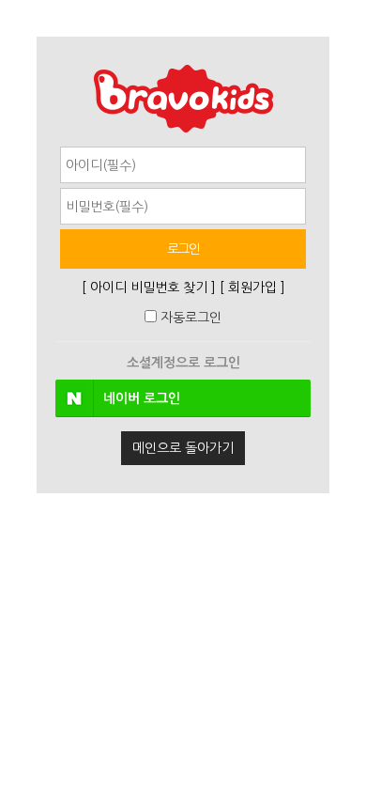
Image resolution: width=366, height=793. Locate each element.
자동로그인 (190, 317)
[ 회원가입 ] (252, 287)
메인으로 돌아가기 (183, 448)
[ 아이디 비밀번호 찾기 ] (149, 287)
